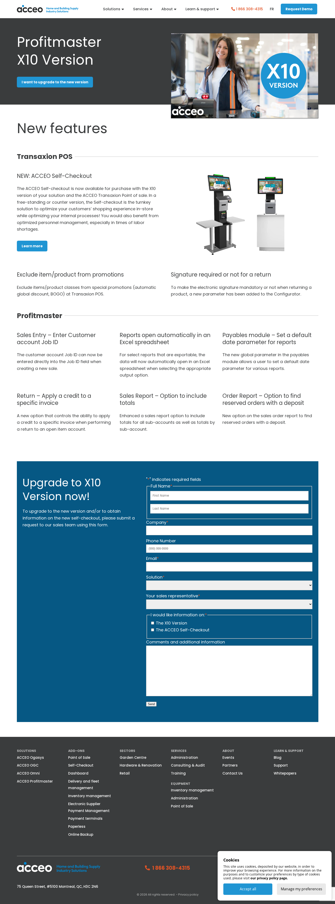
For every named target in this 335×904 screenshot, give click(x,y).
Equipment (180, 783)
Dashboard (78, 773)
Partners (230, 765)
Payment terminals (85, 818)
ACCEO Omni (28, 773)
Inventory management (89, 795)
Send (151, 704)
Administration (184, 757)
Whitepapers (285, 773)
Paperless (76, 826)
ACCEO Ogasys (30, 757)
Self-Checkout (80, 765)
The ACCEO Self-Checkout (182, 630)
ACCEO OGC (28, 765)
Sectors (127, 751)
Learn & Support (289, 751)
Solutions (111, 9)
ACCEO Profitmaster (35, 781)
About (167, 9)
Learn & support (200, 9)
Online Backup (80, 834)
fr (272, 9)
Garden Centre (133, 757)
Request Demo (299, 9)
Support (281, 765)
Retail (125, 773)
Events (228, 757)
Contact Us (232, 773)
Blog (277, 757)
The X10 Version (171, 623)
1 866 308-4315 (249, 9)
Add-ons (76, 751)
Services (141, 9)
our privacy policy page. (269, 878)
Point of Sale (79, 757)
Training (178, 773)
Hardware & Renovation (141, 765)
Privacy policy (188, 894)
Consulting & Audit (188, 765)
